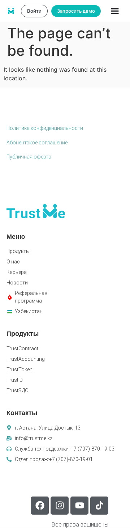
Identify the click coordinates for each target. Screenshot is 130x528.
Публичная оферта (28, 157)
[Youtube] (79, 506)
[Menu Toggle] (114, 11)
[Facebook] (40, 506)
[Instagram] (60, 506)
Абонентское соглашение (37, 142)
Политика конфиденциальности (44, 128)
